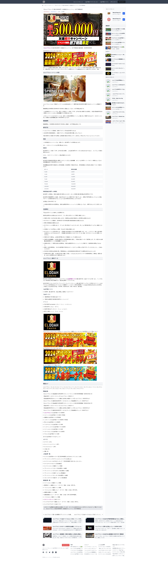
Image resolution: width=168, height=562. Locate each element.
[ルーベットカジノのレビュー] (108, 69)
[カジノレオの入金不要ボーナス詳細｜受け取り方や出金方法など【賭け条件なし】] (108, 43)
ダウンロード (114, 2)
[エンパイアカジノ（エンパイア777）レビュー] (108, 73)
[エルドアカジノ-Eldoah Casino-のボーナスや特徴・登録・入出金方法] (108, 117)
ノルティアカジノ (121, 122)
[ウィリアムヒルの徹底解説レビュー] (108, 59)
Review (113, 56)
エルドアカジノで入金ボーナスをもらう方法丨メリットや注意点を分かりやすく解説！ (87, 514)
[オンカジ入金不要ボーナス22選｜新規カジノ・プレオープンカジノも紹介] (108, 29)
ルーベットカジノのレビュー (90, 548)
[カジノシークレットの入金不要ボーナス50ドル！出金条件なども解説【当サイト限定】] (108, 34)
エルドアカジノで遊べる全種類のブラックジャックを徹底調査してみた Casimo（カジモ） (58, 514)
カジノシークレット (78, 2)
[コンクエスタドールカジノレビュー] (108, 64)
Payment (114, 104)
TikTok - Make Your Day (117, 98)
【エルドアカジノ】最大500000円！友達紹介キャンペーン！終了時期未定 (69, 5)
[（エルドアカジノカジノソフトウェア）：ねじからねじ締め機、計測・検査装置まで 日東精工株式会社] (108, 94)
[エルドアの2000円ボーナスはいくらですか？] (108, 90)
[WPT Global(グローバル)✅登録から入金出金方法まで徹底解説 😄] (108, 47)
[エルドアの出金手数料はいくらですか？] (108, 81)
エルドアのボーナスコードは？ (105, 550)
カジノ (113, 122)
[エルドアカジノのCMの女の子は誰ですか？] (108, 85)
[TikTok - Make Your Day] (108, 99)
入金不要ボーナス (104, 2)
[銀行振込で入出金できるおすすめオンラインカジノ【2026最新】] (108, 103)
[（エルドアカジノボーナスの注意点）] (108, 112)
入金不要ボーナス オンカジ (91, 2)
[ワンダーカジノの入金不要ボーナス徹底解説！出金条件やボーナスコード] (108, 38)
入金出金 (113, 48)
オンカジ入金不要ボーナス (116, 30)
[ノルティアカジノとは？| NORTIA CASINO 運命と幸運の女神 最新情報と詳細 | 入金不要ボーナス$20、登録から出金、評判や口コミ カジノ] (108, 121)
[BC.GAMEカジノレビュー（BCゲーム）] (108, 55)
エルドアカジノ (48, 48)
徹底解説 (117, 48)
